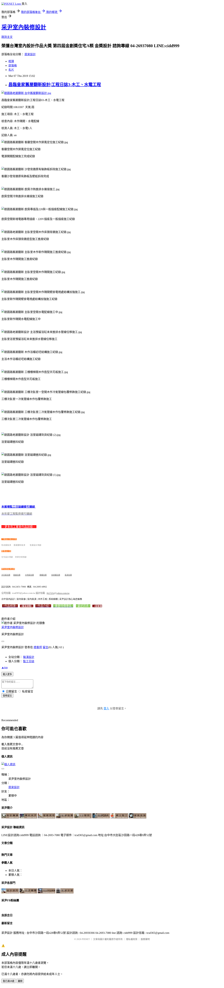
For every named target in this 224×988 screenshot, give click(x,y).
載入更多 (7, 674)
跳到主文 (7, 36)
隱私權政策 (131, 939)
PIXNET (86, 939)
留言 (45, 647)
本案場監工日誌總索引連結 (18, 506)
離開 (20, 981)
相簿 (11, 61)
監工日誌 (28, 661)
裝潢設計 (28, 657)
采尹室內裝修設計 (23, 27)
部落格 (12, 65)
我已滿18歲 (8, 981)
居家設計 (30, 54)
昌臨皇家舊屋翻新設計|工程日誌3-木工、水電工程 (54, 84)
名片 (11, 69)
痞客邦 (38, 647)
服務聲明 (145, 939)
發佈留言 (7, 695)
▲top (4, 667)
